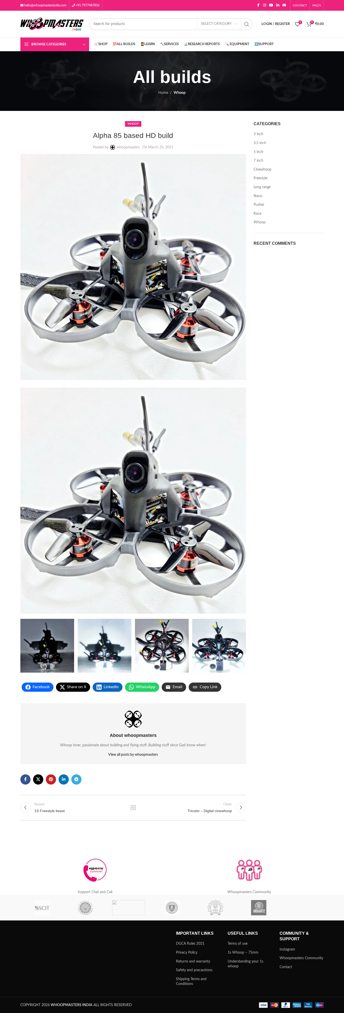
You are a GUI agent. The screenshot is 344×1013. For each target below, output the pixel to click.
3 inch (258, 134)
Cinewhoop (262, 169)
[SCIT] (42, 907)
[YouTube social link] (271, 5)
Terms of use (237, 943)
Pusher (259, 205)
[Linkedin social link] (278, 5)
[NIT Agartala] (128, 907)
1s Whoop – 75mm (243, 952)
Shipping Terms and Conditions (191, 981)
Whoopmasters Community (301, 958)
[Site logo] (52, 24)
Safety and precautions (194, 970)
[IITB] (215, 907)
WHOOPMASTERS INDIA (71, 1005)
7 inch (258, 160)
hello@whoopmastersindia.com (44, 5)
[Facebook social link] (258, 5)
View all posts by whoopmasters (133, 754)
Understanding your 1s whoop (245, 964)
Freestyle (260, 178)
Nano (258, 196)
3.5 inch (260, 143)
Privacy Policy (186, 952)
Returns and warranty (193, 961)
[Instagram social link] (265, 5)
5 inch (258, 152)
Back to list (133, 807)
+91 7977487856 (87, 5)
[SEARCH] (247, 24)
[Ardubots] (258, 907)
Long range (262, 187)
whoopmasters (128, 147)
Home (163, 93)
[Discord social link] (284, 5)
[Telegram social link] (76, 779)
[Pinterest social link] (51, 779)
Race (257, 213)
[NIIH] (172, 907)
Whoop (180, 93)
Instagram (287, 949)
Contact (286, 967)
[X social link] (38, 779)
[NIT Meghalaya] (85, 907)
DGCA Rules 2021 (190, 943)
